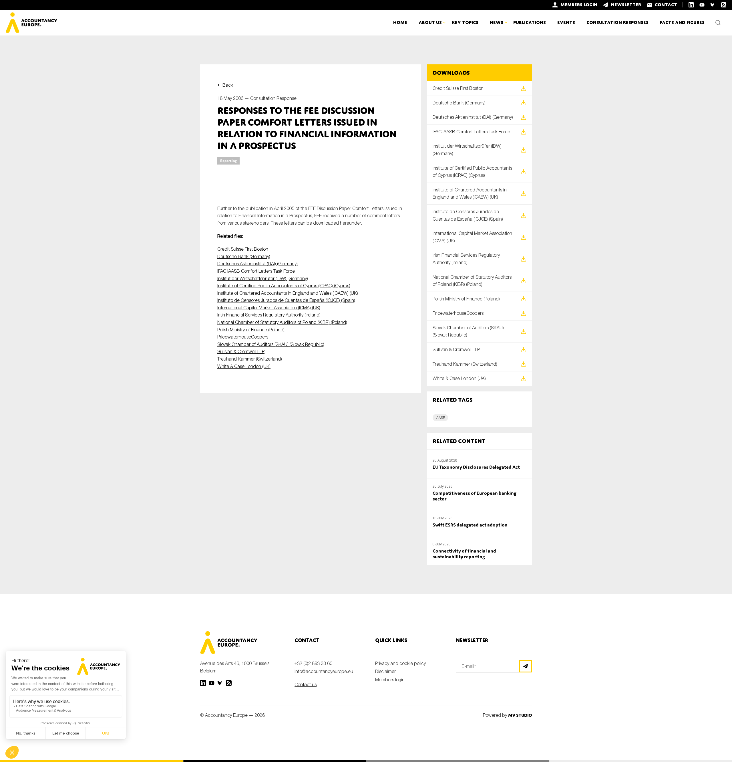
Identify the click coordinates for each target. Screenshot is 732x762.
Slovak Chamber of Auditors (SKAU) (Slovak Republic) (270, 344)
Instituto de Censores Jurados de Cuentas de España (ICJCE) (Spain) (286, 300)
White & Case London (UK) (243, 366)
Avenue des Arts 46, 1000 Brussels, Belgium (235, 667)
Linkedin (203, 683)
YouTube (211, 683)
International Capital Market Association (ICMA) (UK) (268, 307)
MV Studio (520, 715)
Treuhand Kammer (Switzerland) (249, 358)
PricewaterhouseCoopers (242, 336)
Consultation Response (273, 98)
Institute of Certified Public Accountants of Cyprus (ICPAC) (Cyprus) (283, 285)
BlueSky (220, 683)
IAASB (440, 417)
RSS (229, 683)
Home (400, 22)
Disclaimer (385, 671)
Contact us (306, 684)
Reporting (228, 160)
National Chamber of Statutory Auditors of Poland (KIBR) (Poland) (282, 322)
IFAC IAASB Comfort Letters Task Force (256, 271)
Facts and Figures (682, 22)
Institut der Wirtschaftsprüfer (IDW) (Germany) (262, 278)
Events (566, 22)
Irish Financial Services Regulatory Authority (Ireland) (269, 314)
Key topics (465, 22)
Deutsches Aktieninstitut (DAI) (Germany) (257, 263)
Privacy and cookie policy (400, 663)
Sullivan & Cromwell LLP (240, 351)
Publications (529, 22)
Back (227, 85)
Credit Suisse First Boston (242, 249)
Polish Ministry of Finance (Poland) (251, 329)
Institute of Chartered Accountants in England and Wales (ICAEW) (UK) (287, 293)
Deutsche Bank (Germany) (243, 256)
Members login (390, 679)
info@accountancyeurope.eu (324, 671)
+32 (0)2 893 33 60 (313, 663)
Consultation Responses (617, 22)
